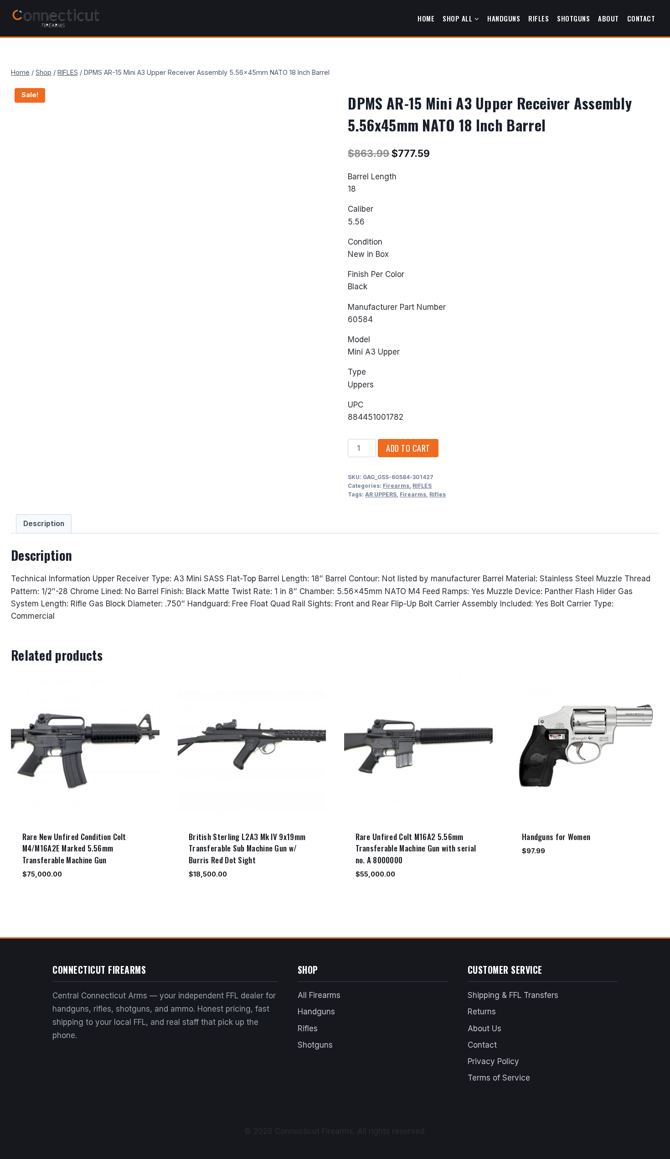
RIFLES (422, 485)
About (608, 18)
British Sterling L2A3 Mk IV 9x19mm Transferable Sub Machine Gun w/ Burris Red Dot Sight (247, 848)
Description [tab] (43, 523)
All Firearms (319, 995)
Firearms (396, 485)
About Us (484, 1028)
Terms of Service (499, 1077)
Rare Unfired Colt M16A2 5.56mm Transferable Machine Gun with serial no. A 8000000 (416, 848)
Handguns (503, 18)
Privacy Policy (493, 1061)
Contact (641, 18)
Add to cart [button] (541, 877)
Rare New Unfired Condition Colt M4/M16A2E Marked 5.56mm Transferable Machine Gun (74, 848)
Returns (482, 1011)
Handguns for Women (556, 836)
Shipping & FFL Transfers (513, 995)
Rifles (538, 18)
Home (425, 18)
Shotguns (573, 18)
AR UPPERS (381, 494)
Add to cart (408, 448)
